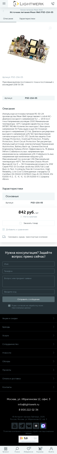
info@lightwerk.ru (28, 404)
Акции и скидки (9, 318)
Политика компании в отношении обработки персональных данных (28, 432)
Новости (6, 353)
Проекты (6, 370)
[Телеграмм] (22, 426)
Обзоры (6, 361)
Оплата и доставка (11, 378)
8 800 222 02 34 (28, 409)
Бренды (6, 327)
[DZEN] (36, 426)
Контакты (7, 387)
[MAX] (43, 426)
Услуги (5, 335)
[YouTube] (14, 426)
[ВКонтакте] (29, 426)
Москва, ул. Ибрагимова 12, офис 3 (28, 399)
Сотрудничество (10, 344)
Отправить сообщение (28, 299)
